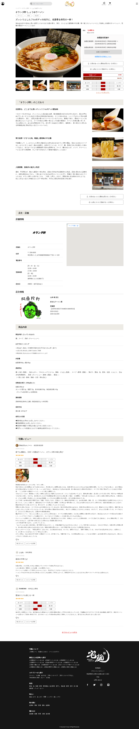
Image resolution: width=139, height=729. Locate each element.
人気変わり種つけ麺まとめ (69, 667)
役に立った (20, 543)
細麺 (35, 714)
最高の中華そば (22, 559)
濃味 (43, 705)
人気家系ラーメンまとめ (70, 662)
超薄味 (31, 705)
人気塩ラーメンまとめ (51, 660)
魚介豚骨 (52, 686)
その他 (48, 677)
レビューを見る (103, 92)
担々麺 (76, 686)
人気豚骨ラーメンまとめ (36, 662)
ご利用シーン (33, 651)
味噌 (37, 686)
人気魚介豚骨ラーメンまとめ (53, 662)
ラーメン (32, 675)
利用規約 (98, 668)
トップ (18, 8)
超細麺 (31, 714)
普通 (44, 697)
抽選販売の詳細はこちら (103, 56)
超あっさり (32, 697)
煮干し (58, 686)
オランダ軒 (25, 8)
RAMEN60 (22, 588)
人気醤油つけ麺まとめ (36, 667)
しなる (21, 552)
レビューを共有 (30, 543)
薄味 (35, 705)
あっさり (39, 697)
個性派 (31, 688)
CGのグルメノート (25, 445)
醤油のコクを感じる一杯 (25, 595)
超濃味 (48, 705)
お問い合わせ (98, 680)
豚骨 (40, 686)
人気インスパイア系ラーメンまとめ (68, 664)
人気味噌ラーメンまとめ (66, 660)
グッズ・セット (39, 688)
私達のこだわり (43, 651)
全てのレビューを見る (69, 632)
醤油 (30, 686)
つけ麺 (38, 675)
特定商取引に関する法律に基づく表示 (98, 674)
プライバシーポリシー (97, 671)
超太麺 (48, 714)
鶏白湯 (63, 686)
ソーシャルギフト (54, 651)
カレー (43, 677)
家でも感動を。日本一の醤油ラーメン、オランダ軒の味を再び (39, 452)
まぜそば (43, 675)
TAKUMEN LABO (34, 677)
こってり (50, 697)
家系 (67, 686)
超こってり (57, 697)
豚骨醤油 (45, 686)
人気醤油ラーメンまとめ (36, 660)
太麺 (43, 714)
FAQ (98, 677)
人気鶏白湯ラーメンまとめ (49, 664)
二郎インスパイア (52, 675)
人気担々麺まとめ (34, 664)
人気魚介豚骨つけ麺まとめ (52, 667)
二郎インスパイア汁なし (66, 675)
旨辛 (71, 686)
